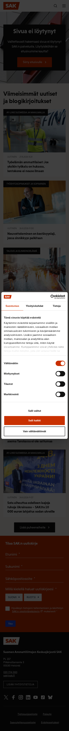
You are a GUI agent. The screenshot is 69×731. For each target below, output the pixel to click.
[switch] (60, 373)
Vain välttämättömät (34, 431)
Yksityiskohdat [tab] (34, 305)
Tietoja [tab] (57, 305)
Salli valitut (34, 410)
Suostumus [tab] (12, 305)
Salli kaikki (34, 420)
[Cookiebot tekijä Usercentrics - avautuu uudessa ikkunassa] (50, 297)
